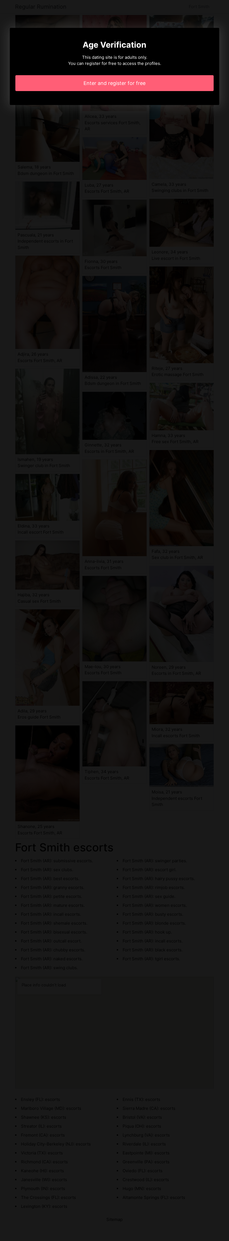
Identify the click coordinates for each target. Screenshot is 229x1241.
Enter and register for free (114, 83)
